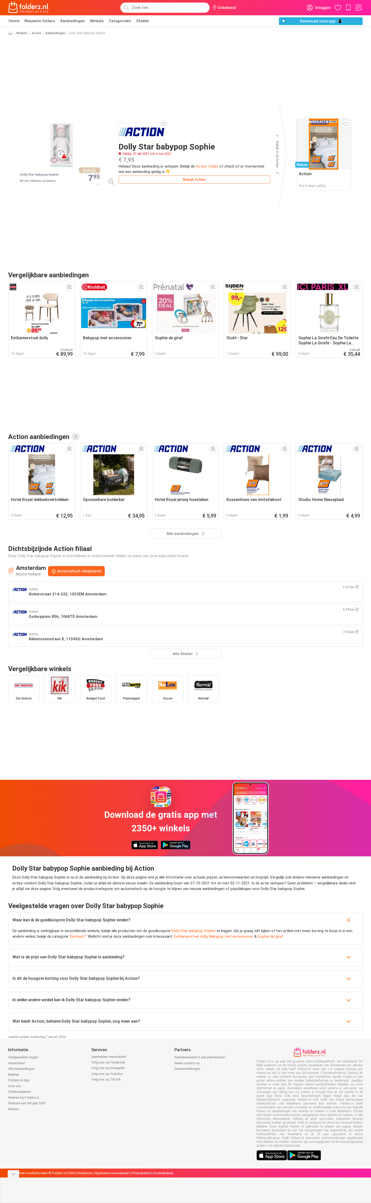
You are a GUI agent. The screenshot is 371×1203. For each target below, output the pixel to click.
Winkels (97, 21)
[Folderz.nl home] (28, 7)
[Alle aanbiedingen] (75, 437)
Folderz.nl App (19, 1080)
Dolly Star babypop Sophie (193, 931)
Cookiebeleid (163, 1173)
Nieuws (13, 1109)
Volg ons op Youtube (106, 1074)
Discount (77, 936)
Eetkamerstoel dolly (190, 936)
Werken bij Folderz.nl (23, 1097)
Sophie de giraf (270, 936)
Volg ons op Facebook (108, 1062)
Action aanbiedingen (38, 437)
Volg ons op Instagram (108, 1068)
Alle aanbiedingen (21, 1069)
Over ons (14, 1086)
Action (36, 33)
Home (14, 21)
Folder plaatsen (19, 1092)
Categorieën (120, 21)
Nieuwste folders (39, 21)
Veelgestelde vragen (23, 1057)
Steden (142, 21)
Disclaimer (84, 1173)
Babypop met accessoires (231, 936)
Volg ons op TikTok (106, 1079)
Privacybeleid (141, 1173)
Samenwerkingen (187, 1069)
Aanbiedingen (72, 21)
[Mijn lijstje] (359, 8)
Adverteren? (17, 1063)
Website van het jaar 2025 (27, 1103)
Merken (13, 1074)
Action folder (207, 166)
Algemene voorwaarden (111, 1173)
